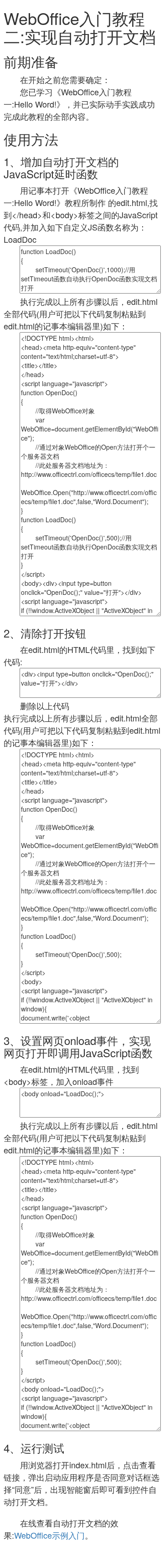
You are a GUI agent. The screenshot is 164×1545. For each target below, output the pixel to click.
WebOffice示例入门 (49, 1535)
